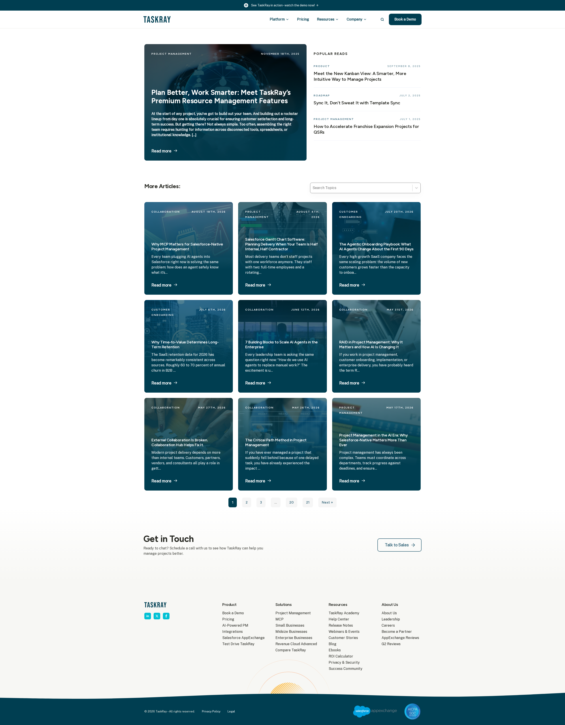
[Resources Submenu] (338, 19)
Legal (231, 711)
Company (354, 19)
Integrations (232, 631)
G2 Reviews (391, 644)
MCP (279, 619)
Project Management (293, 613)
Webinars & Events (344, 631)
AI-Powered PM (235, 625)
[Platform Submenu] (289, 19)
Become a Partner (397, 631)
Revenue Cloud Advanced (295, 644)
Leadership (391, 619)
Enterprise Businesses (293, 638)
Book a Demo (233, 613)
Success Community (345, 669)
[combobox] (361, 188)
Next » (327, 502)
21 (307, 502)
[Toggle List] (416, 188)
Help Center (339, 619)
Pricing (303, 19)
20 (291, 502)
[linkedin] (147, 616)
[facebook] (166, 616)
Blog (332, 644)
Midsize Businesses (291, 631)
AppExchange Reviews (400, 638)
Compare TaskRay (290, 650)
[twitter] (157, 616)
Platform (277, 19)
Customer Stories (343, 638)
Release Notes (341, 625)
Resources (325, 19)
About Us (389, 613)
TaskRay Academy (344, 613)
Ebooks (335, 650)
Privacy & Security (344, 662)
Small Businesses (289, 625)
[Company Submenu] (366, 19)
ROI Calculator (341, 656)
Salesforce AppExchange (241, 638)
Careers (388, 625)
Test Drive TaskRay (238, 644)
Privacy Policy (211, 711)
